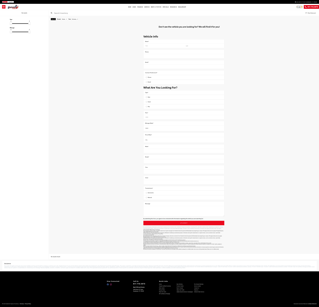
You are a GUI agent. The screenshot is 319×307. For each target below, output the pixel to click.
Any (149, 106)
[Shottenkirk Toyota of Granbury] (13, 7)
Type (146, 92)
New (149, 97)
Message (147, 203)
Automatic (151, 193)
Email (147, 62)
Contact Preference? (151, 72)
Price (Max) (148, 135)
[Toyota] (3, 7)
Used (149, 102)
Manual (150, 197)
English (5, 2)
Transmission (149, 188)
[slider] (11, 23)
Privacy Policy (160, 233)
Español (11, 2)
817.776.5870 (312, 7)
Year (146, 112)
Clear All (53, 19)
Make (147, 146)
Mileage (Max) (149, 123)
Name (147, 41)
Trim (146, 167)
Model (147, 157)
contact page (156, 247)
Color (146, 177)
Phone (147, 52)
